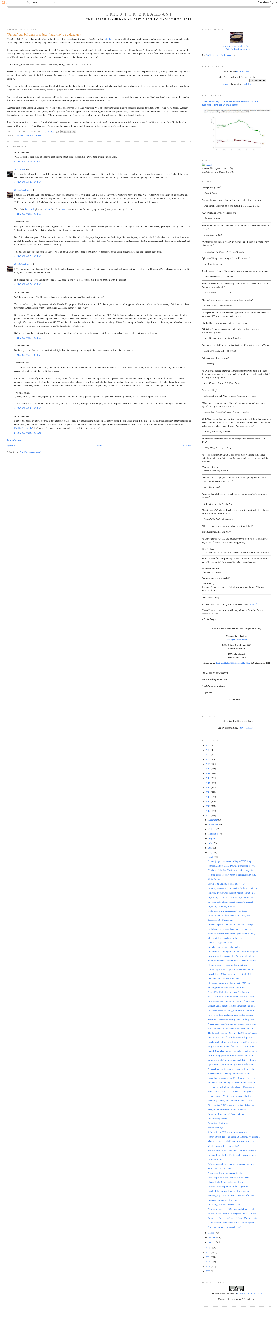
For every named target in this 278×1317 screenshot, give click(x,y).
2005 (208, 1261)
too (63, 209)
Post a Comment (14, 440)
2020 (208, 763)
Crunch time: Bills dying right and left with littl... (230, 974)
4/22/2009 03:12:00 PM (27, 408)
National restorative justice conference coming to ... (231, 1163)
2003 (208, 1271)
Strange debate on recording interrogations (227, 965)
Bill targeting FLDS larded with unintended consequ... (233, 1105)
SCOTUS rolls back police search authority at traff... (232, 996)
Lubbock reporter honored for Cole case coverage (230, 924)
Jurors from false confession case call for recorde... (231, 1014)
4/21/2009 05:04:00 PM (27, 354)
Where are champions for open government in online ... (233, 1213)
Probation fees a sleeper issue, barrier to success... (230, 928)
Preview (225, 83)
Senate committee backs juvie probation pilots (229, 1073)
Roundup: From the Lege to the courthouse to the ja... (232, 1082)
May (210, 852)
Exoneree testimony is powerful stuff (224, 1227)
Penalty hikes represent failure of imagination (228, 1190)
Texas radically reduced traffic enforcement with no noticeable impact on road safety (230, 103)
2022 (208, 754)
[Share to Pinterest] (74, 131)
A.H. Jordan (19, 169)
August (212, 838)
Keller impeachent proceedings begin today (227, 910)
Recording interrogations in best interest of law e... (231, 1100)
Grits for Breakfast (139, 14)
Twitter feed (254, 604)
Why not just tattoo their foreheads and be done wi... (232, 1046)
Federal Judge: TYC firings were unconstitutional (230, 1096)
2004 (208, 1266)
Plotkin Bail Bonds (23, 428)
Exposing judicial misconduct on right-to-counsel (230, 901)
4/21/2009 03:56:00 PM (27, 284)
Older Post (186, 445)
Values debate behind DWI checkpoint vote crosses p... (233, 1150)
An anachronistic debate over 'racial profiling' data (231, 1068)
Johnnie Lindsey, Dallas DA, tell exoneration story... (231, 865)
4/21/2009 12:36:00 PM (27, 161)
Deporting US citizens (218, 1123)
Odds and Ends (215, 1159)
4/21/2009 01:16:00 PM (27, 182)
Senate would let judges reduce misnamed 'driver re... (232, 1041)
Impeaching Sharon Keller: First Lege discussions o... (232, 897)
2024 (208, 745)
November (213, 824)
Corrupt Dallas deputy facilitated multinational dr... (231, 1005)
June (210, 847)
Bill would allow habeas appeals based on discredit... (232, 1010)
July (210, 843)
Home (99, 445)
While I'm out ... (215, 879)
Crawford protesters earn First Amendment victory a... (232, 956)
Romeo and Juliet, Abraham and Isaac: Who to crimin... (233, 1218)
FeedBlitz (246, 83)
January (212, 1242)
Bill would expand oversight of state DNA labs (229, 983)
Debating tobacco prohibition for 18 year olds (228, 1186)
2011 (208, 806)
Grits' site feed (243, 71)
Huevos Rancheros (247, 727)
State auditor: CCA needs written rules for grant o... (231, 1091)
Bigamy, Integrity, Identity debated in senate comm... (232, 1154)
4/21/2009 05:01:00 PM (27, 337)
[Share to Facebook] (71, 131)
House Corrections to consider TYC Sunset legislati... (232, 1222)
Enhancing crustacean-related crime (224, 1204)
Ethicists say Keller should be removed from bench (231, 1001)
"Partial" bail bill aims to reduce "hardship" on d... (231, 992)
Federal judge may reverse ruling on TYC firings (230, 861)
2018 (208, 773)
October (212, 829)
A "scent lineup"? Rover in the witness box (227, 1132)
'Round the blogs (215, 1127)
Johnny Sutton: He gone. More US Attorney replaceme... (234, 1136)
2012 (208, 801)
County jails (23, 135)
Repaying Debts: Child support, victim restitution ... (231, 892)
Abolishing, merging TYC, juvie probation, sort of (231, 1208)
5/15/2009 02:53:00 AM (27, 432)
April (211, 857)
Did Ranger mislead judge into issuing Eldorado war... (232, 1087)
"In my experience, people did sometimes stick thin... (232, 969)
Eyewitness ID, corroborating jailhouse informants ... (232, 1064)
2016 (208, 782)
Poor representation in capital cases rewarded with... (231, 1028)
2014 (208, 792)
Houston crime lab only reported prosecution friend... (232, 874)
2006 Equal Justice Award (236, 639)
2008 (208, 1247)
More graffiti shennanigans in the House (226, 937)
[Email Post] (58, 131)
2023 (208, 749)
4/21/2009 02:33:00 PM (27, 213)
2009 (208, 815)
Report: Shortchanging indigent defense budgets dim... (233, 1050)
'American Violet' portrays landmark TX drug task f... (232, 1059)
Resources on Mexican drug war (222, 1199)
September (213, 833)
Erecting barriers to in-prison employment (227, 987)
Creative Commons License (249, 1293)
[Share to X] (68, 131)
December (213, 819)
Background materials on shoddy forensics (227, 1109)
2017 (208, 777)
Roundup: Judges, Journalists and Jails (225, 947)
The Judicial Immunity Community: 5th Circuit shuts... (233, 1032)
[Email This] (62, 131)
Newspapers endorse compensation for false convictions (233, 888)
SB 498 (108, 38)
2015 (208, 787)
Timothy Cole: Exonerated (220, 1168)
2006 (208, 1257)
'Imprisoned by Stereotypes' (220, 919)
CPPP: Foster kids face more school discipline (229, 915)
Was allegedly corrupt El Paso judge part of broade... (232, 1195)
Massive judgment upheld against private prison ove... (232, 1141)
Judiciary (37, 135)
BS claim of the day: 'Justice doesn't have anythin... (231, 870)
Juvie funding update (217, 1118)
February (212, 1237)
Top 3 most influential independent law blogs (233, 662)
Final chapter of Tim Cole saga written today (228, 1177)
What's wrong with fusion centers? (223, 1145)
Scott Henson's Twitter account (220, 54)
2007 (208, 1252)
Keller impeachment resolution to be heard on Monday (233, 960)
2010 (208, 810)
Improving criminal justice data (222, 906)
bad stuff (48, 209)
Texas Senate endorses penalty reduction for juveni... (232, 1019)
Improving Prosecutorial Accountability (226, 1114)
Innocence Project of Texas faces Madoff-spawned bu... (233, 1037)
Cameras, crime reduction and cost (223, 978)
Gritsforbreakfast (22, 190)
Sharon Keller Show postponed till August (227, 1181)
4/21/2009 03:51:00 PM (27, 256)
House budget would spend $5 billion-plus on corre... (232, 1078)
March (211, 1232)
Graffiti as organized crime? (220, 942)
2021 (208, 759)
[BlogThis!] (65, 131)
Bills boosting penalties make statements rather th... (231, 1055)
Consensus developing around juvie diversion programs (233, 951)
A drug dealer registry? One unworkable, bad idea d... (232, 1023)
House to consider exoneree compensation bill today (231, 933)
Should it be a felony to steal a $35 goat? (226, 883)
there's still (29, 209)
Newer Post (12, 445)
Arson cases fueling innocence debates (225, 1172)
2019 (208, 768)
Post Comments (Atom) (30, 452)
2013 (208, 796)
